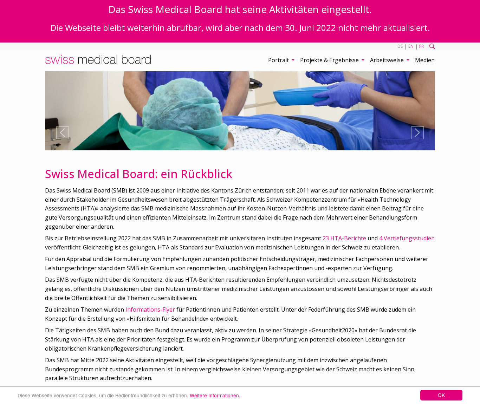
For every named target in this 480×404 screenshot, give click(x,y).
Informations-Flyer (150, 309)
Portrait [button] (279, 60)
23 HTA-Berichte (344, 238)
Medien (425, 60)
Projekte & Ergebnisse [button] (330, 60)
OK (441, 394)
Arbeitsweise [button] (387, 60)
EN (411, 46)
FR (421, 46)
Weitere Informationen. (215, 395)
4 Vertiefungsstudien (407, 238)
